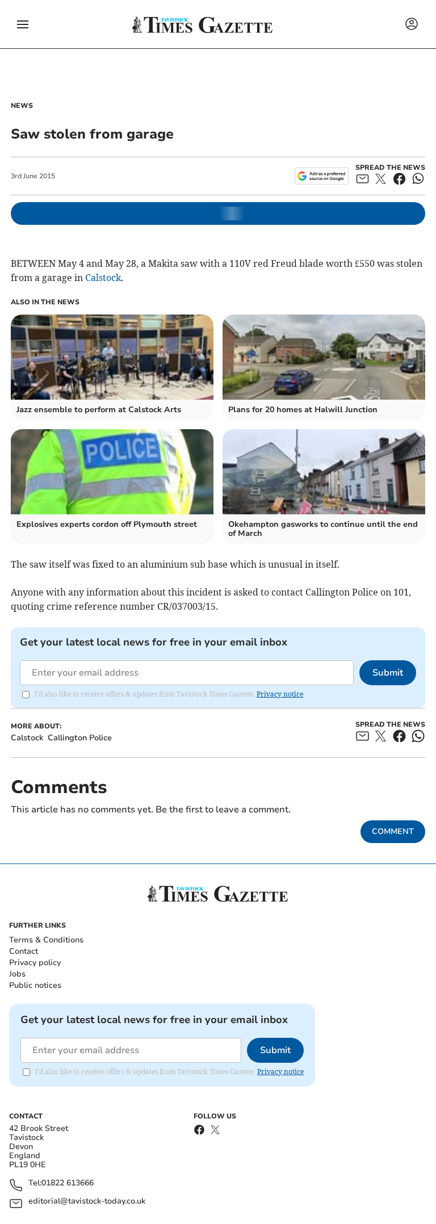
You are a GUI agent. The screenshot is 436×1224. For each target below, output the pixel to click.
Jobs (17, 974)
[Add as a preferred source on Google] (322, 176)
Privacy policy (35, 962)
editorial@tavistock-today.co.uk (86, 1201)
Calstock (103, 277)
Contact (23, 951)
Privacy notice (280, 694)
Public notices (35, 985)
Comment (393, 831)
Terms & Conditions (46, 939)
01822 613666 (67, 1183)
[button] (22, 24)
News (22, 105)
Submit (387, 673)
